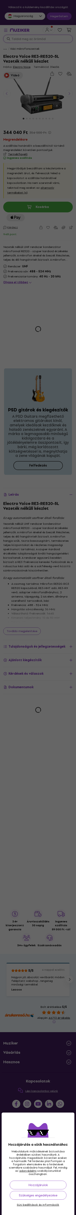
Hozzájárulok (38, 1185)
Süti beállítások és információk (38, 1205)
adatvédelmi (27, 1171)
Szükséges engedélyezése (38, 1195)
